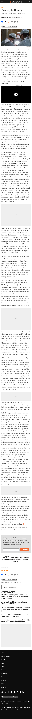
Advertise (4, 673)
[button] (30, 2)
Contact (3, 680)
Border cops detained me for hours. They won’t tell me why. (14, 615)
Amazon (3, 687)
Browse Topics (5, 656)
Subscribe (25, 550)
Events (3, 660)
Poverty (3, 7)
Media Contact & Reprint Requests (11, 582)
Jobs (2, 666)
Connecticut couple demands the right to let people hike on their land (15, 621)
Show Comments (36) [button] (10, 587)
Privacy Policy (26, 701)
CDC (7, 570)
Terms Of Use (5, 704)
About (3, 653)
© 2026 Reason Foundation (8, 701)
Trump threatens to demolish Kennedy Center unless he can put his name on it (15, 609)
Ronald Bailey (4, 18)
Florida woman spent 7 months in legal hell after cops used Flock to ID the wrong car (15, 596)
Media (3, 684)
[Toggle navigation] (2, 1)
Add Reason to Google (10, 26)
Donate (3, 670)
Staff (2, 663)
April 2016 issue (18, 17)
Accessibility (19, 701)
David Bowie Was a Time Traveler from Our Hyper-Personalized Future (16, 559)
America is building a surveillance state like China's (14, 603)
